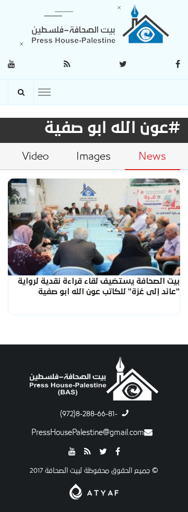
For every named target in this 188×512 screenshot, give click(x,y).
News (152, 156)
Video (35, 156)
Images (93, 156)
